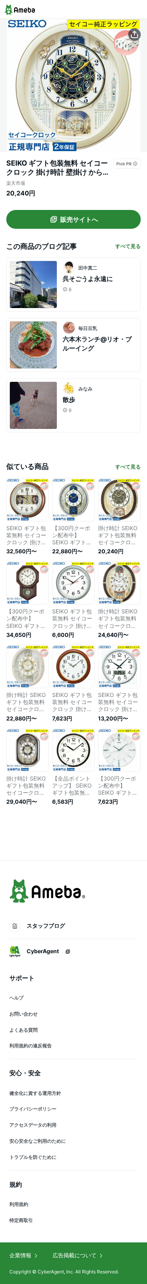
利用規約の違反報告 (30, 1046)
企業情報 (20, 1255)
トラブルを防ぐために (32, 1157)
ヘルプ (16, 998)
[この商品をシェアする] (134, 34)
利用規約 (18, 1204)
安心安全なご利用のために (37, 1141)
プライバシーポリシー (32, 1109)
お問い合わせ (23, 1014)
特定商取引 (21, 1220)
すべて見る (128, 246)
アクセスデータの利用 (32, 1125)
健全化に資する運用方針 (35, 1093)
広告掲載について (74, 1255)
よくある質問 (23, 1030)
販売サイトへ (79, 219)
